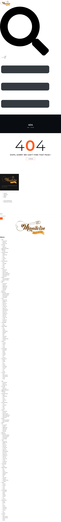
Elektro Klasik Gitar (6, 274)
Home (28, 127)
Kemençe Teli (5, 313)
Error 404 (32, 127)
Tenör (4, 344)
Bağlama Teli (5, 301)
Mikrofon (3, 291)
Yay (3, 370)
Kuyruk (4, 365)
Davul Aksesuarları (5, 252)
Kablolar (3, 277)
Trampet (4, 339)
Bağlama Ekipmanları (5, 248)
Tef (3, 356)
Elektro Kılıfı (5, 287)
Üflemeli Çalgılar (4, 326)
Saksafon (4, 337)
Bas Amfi (4, 242)
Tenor (4, 346)
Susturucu (4, 258)
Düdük (4, 246)
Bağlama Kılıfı (5, 286)
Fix (3, 362)
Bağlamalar (3, 249)
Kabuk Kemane (5, 376)
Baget (4, 253)
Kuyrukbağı (5, 366)
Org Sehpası (5, 297)
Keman (4, 377)
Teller (3, 298)
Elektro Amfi (5, 243)
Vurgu (4, 267)
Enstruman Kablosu (6, 278)
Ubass (4, 347)
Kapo (4, 264)
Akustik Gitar (5, 269)
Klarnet (4, 329)
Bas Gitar (4, 271)
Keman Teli (5, 312)
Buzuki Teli (5, 303)
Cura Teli (4, 307)
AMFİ (2, 239)
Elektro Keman (5, 375)
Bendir (4, 351)
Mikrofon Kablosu (6, 279)
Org (3, 323)
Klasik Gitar (5, 276)
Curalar (4, 251)
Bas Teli (4, 302)
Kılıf (2, 282)
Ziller (3, 259)
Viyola (4, 378)
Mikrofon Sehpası (6, 294)
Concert (4, 342)
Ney (3, 334)
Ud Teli (4, 318)
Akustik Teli (5, 299)
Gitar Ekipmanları (4, 261)
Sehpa (4, 257)
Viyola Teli (4, 321)
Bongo (4, 352)
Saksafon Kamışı (5, 338)
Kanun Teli (4, 311)
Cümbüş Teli (5, 306)
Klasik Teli (4, 314)
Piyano (4, 324)
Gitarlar (3, 268)
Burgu (4, 360)
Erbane (4, 355)
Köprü (4, 363)
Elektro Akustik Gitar (6, 273)
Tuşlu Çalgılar (4, 322)
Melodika (4, 332)
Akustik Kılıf (5, 283)
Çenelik (4, 361)
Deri (3, 256)
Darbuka (4, 353)
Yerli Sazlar (3, 372)
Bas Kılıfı (4, 284)
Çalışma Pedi (5, 254)
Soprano (4, 343)
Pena (3, 266)
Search (1, 213)
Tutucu (4, 368)
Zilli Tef (4, 357)
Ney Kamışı (4, 336)
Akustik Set (5, 491)
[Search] (1, 218)
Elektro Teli (5, 308)
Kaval (4, 328)
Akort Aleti (3, 244)
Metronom (4, 247)
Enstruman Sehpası (6, 293)
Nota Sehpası (5, 296)
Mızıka (4, 333)
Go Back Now (31, 158)
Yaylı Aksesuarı (4, 358)
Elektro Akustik (5, 272)
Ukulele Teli (5, 319)
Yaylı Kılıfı (4, 289)
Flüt (3, 327)
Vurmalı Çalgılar (4, 348)
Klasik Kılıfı (4, 288)
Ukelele (3, 341)
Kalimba (3, 281)
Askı (3, 262)
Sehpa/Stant (4, 292)
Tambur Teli (5, 317)
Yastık (4, 371)
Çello (3, 373)
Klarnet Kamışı (5, 331)
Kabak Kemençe (5, 309)
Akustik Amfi (5, 241)
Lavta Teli (4, 316)
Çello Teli (4, 304)
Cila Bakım (4, 263)
